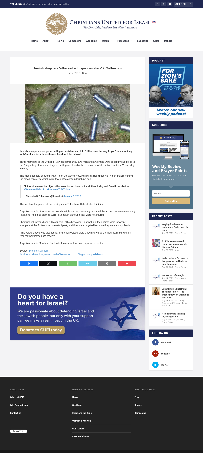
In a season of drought (173, 275)
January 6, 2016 (72, 196)
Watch (105, 41)
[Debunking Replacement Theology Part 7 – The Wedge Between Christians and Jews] (156, 291)
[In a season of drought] (156, 277)
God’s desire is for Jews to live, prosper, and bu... (47, 4)
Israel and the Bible (82, 413)
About (46, 41)
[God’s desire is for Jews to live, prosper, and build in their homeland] (156, 260)
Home (34, 41)
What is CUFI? (17, 397)
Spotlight (77, 405)
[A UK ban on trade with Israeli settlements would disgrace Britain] (156, 243)
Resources (123, 41)
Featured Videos (80, 436)
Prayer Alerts (180, 278)
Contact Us (15, 413)
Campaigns (75, 41)
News (60, 41)
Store (156, 41)
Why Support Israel (19, 405)
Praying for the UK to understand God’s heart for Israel (175, 227)
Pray (136, 397)
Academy (91, 41)
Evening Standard (39, 250)
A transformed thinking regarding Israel (173, 315)
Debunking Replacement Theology (173, 301)
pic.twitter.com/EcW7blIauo (56, 189)
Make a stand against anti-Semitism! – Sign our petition (61, 254)
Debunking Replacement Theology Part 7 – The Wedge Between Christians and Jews (175, 293)
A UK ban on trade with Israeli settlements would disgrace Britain (174, 244)
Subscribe (142, 41)
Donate (168, 41)
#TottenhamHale (32, 189)
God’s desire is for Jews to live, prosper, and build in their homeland (175, 261)
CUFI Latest (78, 428)
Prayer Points (180, 233)
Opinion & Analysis (81, 420)
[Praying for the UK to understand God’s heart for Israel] (156, 226)
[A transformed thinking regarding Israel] (156, 316)
